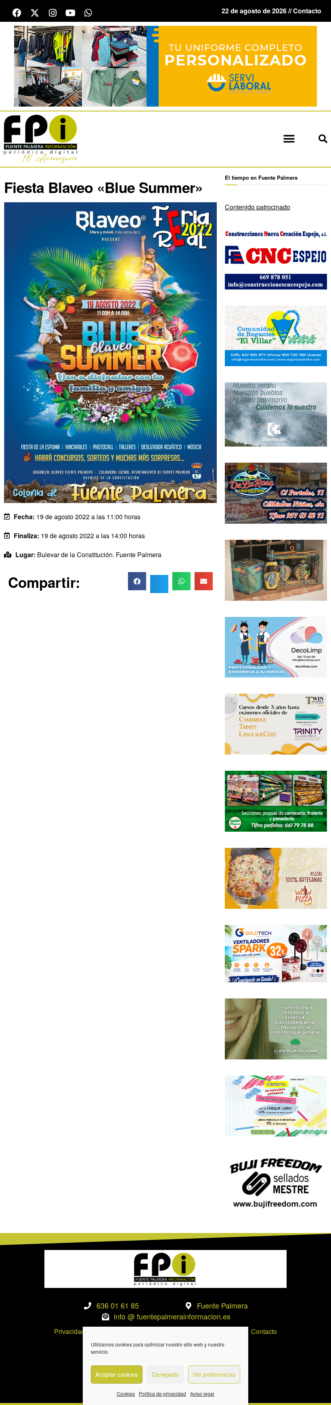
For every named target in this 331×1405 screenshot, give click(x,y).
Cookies (126, 1393)
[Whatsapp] (88, 13)
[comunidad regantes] (276, 335)
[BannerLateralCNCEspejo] (276, 257)
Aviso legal (202, 1393)
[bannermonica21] (276, 646)
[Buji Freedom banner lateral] (276, 1182)
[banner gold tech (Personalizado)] (276, 952)
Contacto (264, 1331)
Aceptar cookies (116, 1374)
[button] (289, 139)
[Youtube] (70, 13)
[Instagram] (52, 13)
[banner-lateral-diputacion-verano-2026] (276, 413)
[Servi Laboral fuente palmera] (165, 65)
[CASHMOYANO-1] (276, 800)
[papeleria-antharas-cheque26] (276, 1104)
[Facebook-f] (17, 13)
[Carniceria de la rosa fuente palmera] (276, 492)
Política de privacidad (162, 1393)
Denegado (165, 1374)
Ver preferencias (214, 1374)
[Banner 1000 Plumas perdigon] (276, 569)
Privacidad (69, 1331)
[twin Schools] (276, 723)
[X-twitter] (35, 13)
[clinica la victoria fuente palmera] (276, 1028)
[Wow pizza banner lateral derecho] (276, 877)
